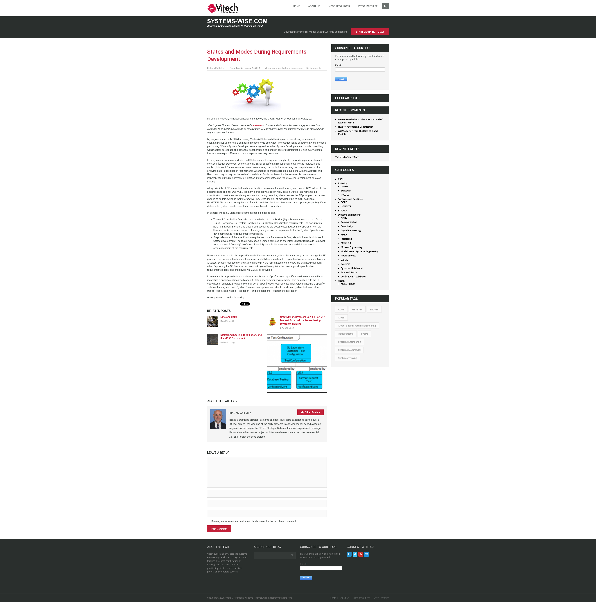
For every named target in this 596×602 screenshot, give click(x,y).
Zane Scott (228, 321)
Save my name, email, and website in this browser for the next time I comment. (253, 521)
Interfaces (346, 238)
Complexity (347, 226)
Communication (349, 221)
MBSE (341, 317)
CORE (344, 202)
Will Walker (344, 130)
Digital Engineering (351, 230)
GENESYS (346, 206)
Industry (342, 183)
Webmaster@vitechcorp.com (277, 598)
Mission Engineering (351, 247)
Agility (344, 217)
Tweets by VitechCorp (347, 157)
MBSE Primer (348, 283)
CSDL (341, 179)
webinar (257, 125)
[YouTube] (360, 554)
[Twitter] (355, 554)
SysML (344, 259)
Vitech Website (367, 6)
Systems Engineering (292, 68)
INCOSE (345, 194)
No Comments (313, 68)
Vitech (341, 280)
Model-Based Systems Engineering (359, 251)
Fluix (340, 126)
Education (346, 190)
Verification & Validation (353, 276)
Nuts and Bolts (228, 316)
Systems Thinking (347, 357)
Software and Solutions (350, 198)
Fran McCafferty (218, 68)
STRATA (342, 210)
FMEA (344, 234)
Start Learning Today (370, 31)
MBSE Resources (339, 6)
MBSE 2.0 (346, 242)
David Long (229, 342)
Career (344, 186)
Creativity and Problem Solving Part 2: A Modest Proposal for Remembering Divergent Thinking (302, 320)
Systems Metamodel (349, 349)
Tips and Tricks (349, 272)
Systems (345, 263)
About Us (314, 6)
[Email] (366, 554)
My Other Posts (309, 412)
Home (296, 6)
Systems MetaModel (352, 268)
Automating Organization (360, 126)
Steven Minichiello (347, 119)
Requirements (273, 68)
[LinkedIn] (349, 554)
